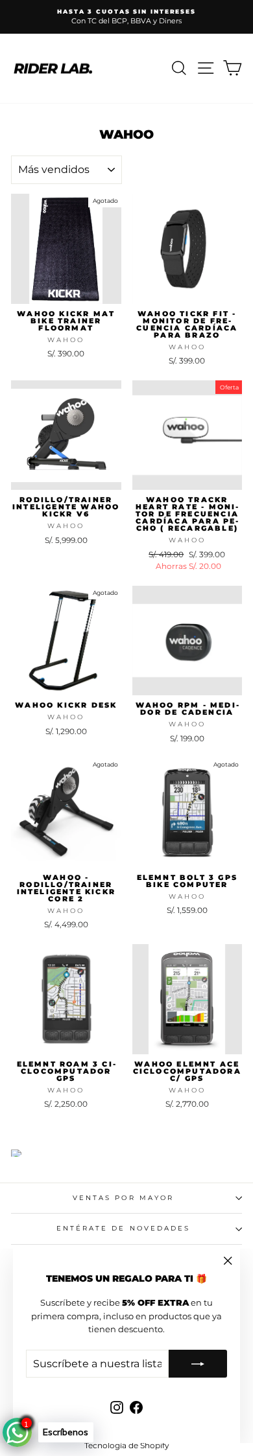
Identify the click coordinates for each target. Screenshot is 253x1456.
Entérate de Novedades (123, 1228)
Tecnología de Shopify (126, 1445)
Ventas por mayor (123, 1198)
